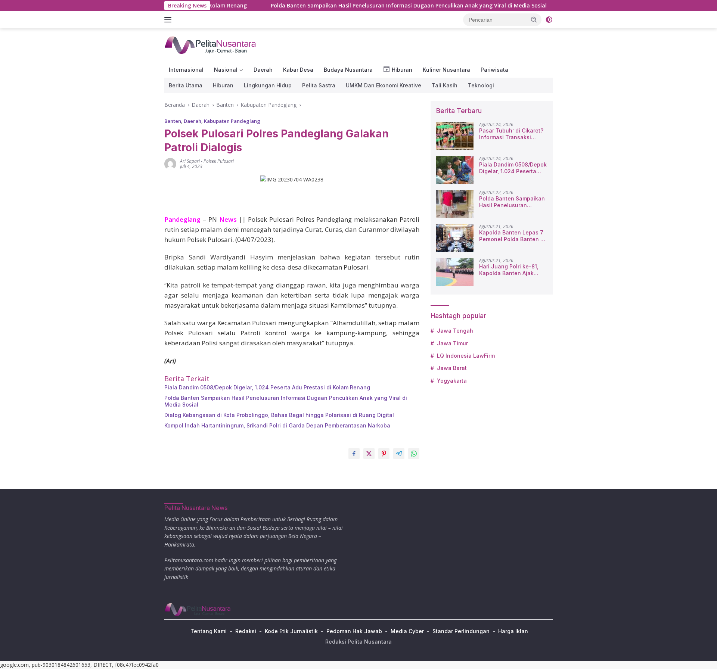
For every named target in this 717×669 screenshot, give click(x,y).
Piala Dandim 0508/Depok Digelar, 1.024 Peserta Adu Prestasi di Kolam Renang (267, 387)
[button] (534, 19)
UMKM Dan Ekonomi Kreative (383, 85)
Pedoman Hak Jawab (354, 631)
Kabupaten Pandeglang (232, 121)
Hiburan (223, 85)
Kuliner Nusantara (446, 69)
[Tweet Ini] (369, 453)
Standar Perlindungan (461, 631)
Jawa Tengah (455, 330)
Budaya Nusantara (348, 69)
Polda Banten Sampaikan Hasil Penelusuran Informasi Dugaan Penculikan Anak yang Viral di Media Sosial (387, 5)
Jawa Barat (452, 368)
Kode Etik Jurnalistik (291, 631)
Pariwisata (494, 69)
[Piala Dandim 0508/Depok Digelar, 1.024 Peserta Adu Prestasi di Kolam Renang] (455, 170)
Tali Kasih (444, 85)
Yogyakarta (452, 380)
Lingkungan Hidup (268, 85)
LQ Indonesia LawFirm (466, 355)
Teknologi (481, 85)
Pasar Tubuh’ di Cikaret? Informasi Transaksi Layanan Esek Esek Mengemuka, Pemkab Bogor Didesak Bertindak (511, 134)
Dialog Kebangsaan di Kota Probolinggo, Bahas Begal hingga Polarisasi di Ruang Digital (279, 415)
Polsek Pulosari (219, 161)
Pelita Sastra (318, 85)
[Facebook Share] (354, 453)
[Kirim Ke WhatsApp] (413, 453)
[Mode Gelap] (549, 19)
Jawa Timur (452, 343)
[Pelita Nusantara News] (210, 44)
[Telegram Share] (398, 453)
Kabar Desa (298, 69)
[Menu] (169, 19)
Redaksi (245, 631)
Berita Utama (185, 85)
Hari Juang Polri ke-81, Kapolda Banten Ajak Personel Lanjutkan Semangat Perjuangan (508, 270)
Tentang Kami (208, 631)
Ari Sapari (190, 161)
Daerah (263, 69)
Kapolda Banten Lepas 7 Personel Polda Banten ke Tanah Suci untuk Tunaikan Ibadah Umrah (513, 236)
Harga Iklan (513, 631)
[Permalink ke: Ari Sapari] (170, 163)
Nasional (226, 69)
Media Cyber (407, 631)
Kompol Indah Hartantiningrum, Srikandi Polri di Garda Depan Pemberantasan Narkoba (277, 425)
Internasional (186, 69)
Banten (172, 121)
